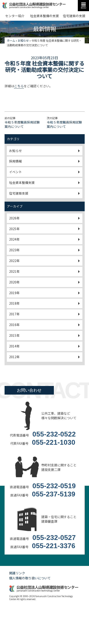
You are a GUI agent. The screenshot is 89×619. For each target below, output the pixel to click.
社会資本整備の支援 (44, 15)
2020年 (14, 282)
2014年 (14, 346)
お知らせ (23, 41)
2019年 (14, 292)
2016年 (14, 324)
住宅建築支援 (18, 193)
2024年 (14, 239)
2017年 (14, 314)
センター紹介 (14, 15)
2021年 (14, 271)
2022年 (14, 260)
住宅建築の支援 (74, 15)
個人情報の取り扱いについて (30, 578)
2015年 (14, 335)
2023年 (14, 250)
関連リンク (17, 573)
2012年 (14, 356)
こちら (19, 86)
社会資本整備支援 (22, 182)
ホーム (11, 41)
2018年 (14, 303)
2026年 (14, 218)
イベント (15, 172)
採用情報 (15, 161)
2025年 (14, 228)
